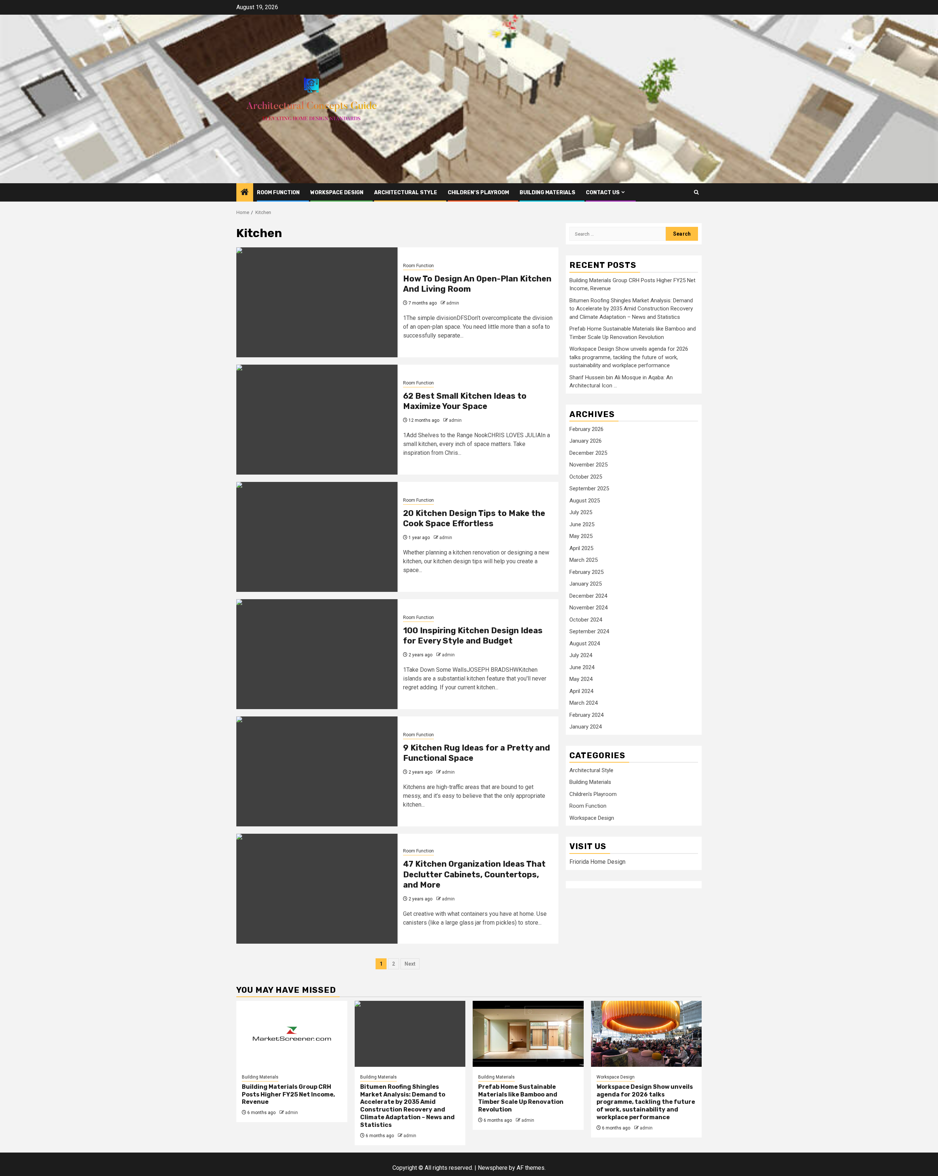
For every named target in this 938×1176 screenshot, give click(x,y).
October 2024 (585, 619)
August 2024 (584, 643)
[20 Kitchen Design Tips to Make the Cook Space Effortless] (317, 537)
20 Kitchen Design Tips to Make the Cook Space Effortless (474, 518)
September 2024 (589, 631)
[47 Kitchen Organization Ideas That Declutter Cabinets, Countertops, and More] (317, 889)
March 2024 (583, 703)
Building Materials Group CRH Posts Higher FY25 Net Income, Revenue (288, 1094)
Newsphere (492, 1167)
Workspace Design (336, 192)
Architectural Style (405, 192)
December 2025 (588, 453)
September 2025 (589, 488)
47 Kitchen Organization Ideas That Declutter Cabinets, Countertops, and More (474, 874)
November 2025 (588, 464)
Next (410, 964)
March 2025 (583, 560)
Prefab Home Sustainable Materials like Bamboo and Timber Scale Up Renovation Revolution (521, 1098)
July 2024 (580, 655)
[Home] (245, 193)
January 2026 (585, 441)
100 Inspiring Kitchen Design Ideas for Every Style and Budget (473, 636)
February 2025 (586, 572)
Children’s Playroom (478, 192)
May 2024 (580, 679)
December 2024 (588, 596)
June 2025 (581, 524)
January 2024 (585, 726)
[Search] (696, 192)
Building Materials (547, 192)
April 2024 (581, 691)
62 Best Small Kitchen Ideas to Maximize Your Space (465, 401)
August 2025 (584, 500)
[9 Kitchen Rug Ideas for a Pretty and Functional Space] (317, 771)
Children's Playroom (593, 794)
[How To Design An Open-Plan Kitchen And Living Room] (317, 302)
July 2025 (580, 512)
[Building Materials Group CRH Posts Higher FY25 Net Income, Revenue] (291, 1034)
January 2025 (585, 583)
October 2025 (585, 476)
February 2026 (586, 429)
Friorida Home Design (597, 861)
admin (452, 303)
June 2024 (581, 667)
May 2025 (580, 536)
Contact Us (603, 192)
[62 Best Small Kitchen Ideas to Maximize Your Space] (317, 420)
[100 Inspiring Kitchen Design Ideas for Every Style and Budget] (317, 654)
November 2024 (588, 607)
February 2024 (586, 715)
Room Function (278, 192)
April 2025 (581, 548)
